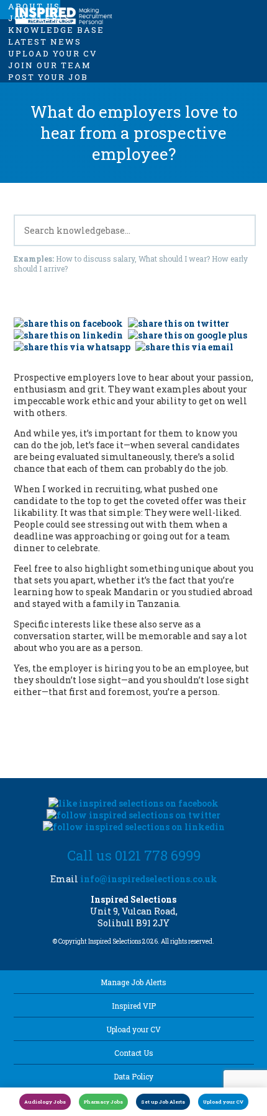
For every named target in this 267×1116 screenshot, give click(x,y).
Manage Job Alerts (133, 982)
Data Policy (133, 1076)
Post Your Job (48, 76)
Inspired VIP (134, 1006)
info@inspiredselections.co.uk (148, 879)
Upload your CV (133, 1029)
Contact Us (133, 1053)
